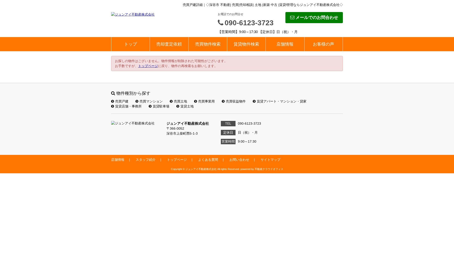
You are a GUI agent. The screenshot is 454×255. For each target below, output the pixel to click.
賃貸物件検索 (246, 44)
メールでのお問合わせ (317, 17)
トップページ (148, 66)
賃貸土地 (187, 106)
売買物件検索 (208, 44)
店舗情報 (284, 44)
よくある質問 (208, 160)
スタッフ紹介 (146, 160)
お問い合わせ (239, 160)
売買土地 (180, 101)
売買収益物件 (236, 101)
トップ (130, 44)
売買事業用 (206, 101)
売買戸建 (121, 101)
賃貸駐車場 (161, 106)
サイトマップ (270, 160)
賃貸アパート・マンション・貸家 (281, 101)
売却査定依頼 (169, 44)
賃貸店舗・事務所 (128, 106)
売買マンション (151, 101)
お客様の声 (323, 44)
